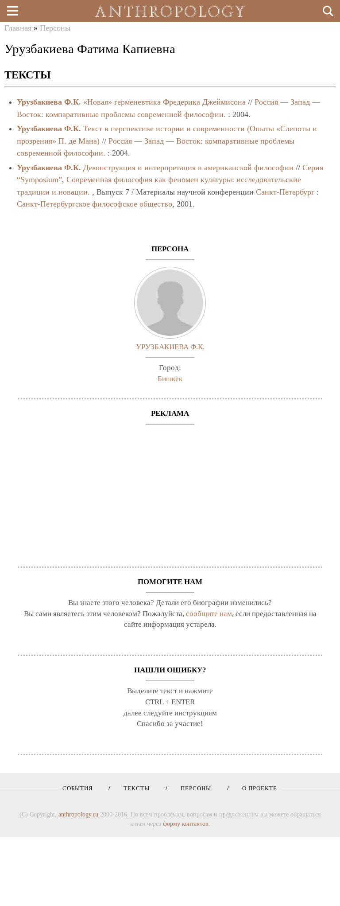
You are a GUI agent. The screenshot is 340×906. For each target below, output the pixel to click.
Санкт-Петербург (285, 191)
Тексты (133, 788)
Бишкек (170, 379)
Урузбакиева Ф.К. (49, 102)
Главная (17, 27)
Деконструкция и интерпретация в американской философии (188, 167)
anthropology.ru (78, 814)
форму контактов (186, 823)
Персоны (55, 27)
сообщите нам (209, 613)
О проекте (256, 788)
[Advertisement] (170, 491)
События (77, 788)
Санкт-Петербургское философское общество (94, 203)
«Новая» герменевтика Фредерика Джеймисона (164, 102)
